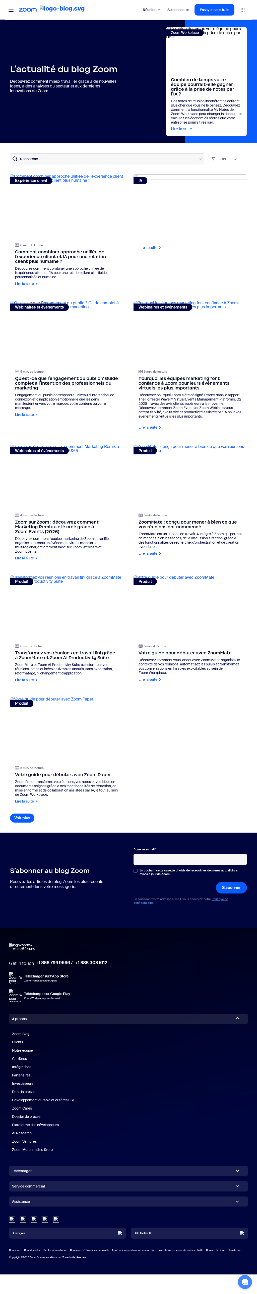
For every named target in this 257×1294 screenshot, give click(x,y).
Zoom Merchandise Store (32, 1149)
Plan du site (234, 1250)
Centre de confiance (55, 1250)
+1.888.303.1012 (91, 963)
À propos (19, 1019)
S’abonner (231, 887)
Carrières (19, 1058)
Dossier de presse (26, 1116)
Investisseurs (22, 1083)
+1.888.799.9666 (53, 963)
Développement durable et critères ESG (44, 1100)
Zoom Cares (22, 1108)
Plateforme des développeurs (35, 1125)
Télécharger (22, 1171)
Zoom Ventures (24, 1141)
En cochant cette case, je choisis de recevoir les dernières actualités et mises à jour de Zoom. (189, 872)
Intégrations (21, 1067)
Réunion (149, 10)
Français (19, 1233)
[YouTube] (34, 1220)
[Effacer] (200, 159)
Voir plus (24, 818)
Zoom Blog (20, 1034)
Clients (17, 1042)
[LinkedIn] (12, 1220)
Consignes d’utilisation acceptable (89, 1250)
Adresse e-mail (145, 849)
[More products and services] (242, 10)
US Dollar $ (143, 1233)
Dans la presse (23, 1091)
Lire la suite (181, 129)
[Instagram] (56, 1220)
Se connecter (178, 10)
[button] (245, 1282)
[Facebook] (45, 1220)
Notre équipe (22, 1050)
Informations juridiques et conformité (133, 1250)
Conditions (15, 1250)
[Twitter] (23, 1220)
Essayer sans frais (214, 10)
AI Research (22, 1133)
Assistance (21, 1202)
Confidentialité (32, 1250)
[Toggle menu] (11, 10)
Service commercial (28, 1186)
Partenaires (21, 1075)
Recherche (29, 159)
